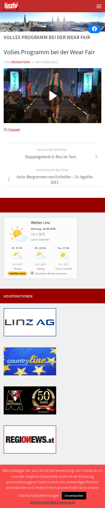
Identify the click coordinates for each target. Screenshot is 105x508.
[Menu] (99, 6)
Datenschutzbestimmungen (52, 502)
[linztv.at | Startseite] (13, 6)
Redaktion (20, 62)
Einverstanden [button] (74, 496)
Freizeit (14, 129)
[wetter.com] (17, 274)
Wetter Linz (40, 222)
